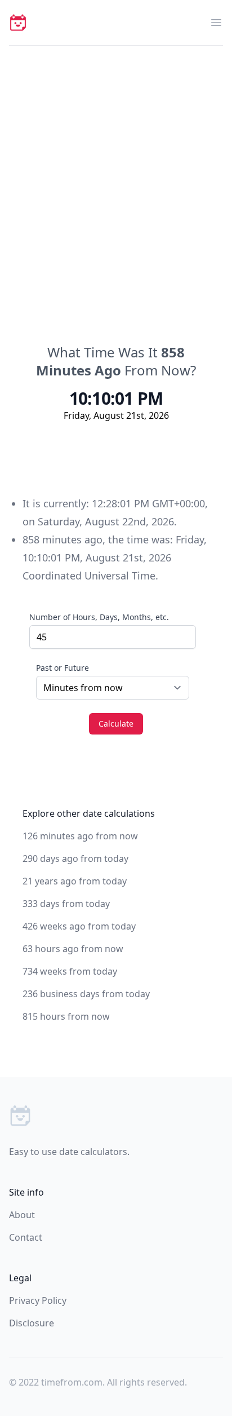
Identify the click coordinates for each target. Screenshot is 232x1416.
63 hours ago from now (73, 948)
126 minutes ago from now (80, 836)
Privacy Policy (37, 1300)
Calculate (116, 723)
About (22, 1215)
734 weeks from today (70, 971)
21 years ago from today (75, 881)
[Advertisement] (116, 167)
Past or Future (62, 667)
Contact (25, 1237)
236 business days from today (86, 994)
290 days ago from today (75, 858)
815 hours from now (66, 1016)
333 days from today (66, 903)
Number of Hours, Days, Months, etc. (99, 617)
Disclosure (31, 1323)
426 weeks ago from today (79, 926)
